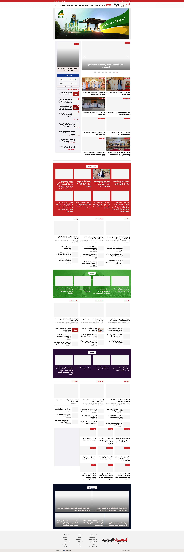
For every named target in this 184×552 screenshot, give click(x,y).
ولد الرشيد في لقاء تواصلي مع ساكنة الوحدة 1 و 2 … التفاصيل (92, 320)
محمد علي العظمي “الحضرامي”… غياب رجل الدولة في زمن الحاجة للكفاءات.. (121, 368)
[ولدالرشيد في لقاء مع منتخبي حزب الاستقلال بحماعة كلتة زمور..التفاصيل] (93, 84)
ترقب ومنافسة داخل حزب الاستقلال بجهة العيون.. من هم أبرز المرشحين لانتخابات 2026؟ (94, 154)
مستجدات (127, 429)
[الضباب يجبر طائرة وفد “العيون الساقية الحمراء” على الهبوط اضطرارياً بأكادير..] (75, 336)
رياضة (79, 542)
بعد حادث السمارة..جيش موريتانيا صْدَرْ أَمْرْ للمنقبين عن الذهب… (114, 424)
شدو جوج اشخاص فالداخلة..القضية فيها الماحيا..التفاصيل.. (68, 69)
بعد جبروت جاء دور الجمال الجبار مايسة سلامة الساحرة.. (65, 114)
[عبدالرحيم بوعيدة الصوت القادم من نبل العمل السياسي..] (101, 360)
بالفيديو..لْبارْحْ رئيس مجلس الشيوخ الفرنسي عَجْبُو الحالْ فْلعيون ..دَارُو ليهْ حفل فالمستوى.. (84, 183)
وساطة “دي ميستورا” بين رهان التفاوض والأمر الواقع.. (67, 146)
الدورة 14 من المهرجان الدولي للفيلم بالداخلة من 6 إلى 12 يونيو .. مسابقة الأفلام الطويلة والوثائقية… (67, 522)
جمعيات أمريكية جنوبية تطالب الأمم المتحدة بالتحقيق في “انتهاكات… (89, 248)
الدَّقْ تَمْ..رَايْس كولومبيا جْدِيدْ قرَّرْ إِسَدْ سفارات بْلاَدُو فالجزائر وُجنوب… (122, 458)
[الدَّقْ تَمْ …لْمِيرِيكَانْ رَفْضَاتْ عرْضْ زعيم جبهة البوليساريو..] (105, 450)
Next (84, 56)
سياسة (103, 5)
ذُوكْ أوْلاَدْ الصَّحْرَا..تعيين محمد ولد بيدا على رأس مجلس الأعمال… (114, 329)
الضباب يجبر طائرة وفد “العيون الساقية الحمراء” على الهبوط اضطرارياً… (63, 336)
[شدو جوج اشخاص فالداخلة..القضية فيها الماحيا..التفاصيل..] (68, 54)
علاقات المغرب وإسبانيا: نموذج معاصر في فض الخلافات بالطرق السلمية (67, 132)
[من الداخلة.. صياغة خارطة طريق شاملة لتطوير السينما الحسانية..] (116, 520)
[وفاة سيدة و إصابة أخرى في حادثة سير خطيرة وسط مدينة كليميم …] (118, 104)
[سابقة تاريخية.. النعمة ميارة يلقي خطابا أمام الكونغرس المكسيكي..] (101, 411)
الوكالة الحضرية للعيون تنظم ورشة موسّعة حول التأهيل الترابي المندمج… (88, 342)
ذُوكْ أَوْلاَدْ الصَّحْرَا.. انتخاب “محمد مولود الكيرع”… (89, 329)
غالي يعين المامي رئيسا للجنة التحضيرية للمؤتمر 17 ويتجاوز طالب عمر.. (94, 238)
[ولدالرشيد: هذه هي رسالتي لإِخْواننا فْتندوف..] (82, 360)
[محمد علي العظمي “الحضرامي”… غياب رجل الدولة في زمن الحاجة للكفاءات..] (120, 360)
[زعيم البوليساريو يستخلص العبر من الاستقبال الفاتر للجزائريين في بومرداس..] (118, 228)
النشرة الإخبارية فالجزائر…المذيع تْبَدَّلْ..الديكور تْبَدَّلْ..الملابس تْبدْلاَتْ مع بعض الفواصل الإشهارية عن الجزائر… (102, 183)
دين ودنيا (93, 535)
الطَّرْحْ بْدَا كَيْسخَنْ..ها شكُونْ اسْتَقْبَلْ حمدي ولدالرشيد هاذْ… (63, 253)
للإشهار (123, 1)
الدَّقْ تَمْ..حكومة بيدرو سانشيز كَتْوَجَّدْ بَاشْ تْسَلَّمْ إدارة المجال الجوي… (93, 400)
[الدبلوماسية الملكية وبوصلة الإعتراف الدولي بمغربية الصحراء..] (77, 141)
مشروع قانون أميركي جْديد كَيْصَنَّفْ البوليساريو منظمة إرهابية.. (114, 255)
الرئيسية (109, 5)
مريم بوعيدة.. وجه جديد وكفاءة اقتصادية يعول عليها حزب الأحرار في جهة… (115, 248)
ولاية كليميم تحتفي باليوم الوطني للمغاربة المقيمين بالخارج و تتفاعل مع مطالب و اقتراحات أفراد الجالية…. (119, 154)
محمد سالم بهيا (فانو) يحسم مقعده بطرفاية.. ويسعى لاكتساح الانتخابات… (88, 255)
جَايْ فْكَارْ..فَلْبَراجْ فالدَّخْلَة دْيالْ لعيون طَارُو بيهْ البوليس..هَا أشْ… (66, 320)
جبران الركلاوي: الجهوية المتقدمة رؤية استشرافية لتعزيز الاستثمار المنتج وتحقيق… (118, 320)
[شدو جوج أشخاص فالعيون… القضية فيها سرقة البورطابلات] (93, 124)
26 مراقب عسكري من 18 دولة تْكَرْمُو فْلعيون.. (89, 416)
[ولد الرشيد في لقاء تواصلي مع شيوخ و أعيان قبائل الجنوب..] (93, 104)
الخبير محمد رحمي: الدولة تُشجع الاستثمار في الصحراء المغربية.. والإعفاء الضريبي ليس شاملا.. (67, 124)
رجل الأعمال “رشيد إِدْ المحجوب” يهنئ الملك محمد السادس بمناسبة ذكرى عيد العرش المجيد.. (105, 476)
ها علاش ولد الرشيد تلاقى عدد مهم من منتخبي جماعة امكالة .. (120, 133)
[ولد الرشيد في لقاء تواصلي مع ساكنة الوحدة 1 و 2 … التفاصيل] (92, 310)
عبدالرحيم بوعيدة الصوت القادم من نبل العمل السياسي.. (102, 368)
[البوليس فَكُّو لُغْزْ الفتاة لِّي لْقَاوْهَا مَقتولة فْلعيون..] (76, 94)
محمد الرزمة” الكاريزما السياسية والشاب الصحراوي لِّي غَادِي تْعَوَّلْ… (88, 335)
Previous (127, 56)
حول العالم (78, 539)
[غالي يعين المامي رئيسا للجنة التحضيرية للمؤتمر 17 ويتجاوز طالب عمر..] (92, 228)
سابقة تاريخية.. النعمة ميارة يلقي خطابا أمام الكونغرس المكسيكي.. (89, 410)
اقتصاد (91, 5)
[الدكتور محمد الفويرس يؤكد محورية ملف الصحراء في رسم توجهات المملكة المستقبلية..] (73, 501)
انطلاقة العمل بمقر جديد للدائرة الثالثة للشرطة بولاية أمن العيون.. (120, 400)
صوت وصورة (92, 537)
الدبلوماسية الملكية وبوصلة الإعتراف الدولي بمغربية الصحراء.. (67, 140)
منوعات (93, 544)
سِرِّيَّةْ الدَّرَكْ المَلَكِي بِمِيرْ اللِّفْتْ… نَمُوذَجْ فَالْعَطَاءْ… (68, 238)
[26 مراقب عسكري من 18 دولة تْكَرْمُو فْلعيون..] (101, 417)
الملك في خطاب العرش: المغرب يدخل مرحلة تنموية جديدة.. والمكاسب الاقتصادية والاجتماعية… (89, 476)
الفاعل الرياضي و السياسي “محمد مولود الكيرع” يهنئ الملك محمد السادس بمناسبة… (106, 441)
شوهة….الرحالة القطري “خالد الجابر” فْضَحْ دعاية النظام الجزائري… (115, 417)
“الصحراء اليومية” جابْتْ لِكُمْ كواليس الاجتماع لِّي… (116, 341)
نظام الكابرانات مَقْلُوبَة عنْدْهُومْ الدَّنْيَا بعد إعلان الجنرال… (115, 410)
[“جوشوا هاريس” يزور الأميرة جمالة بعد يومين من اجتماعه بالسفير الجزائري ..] (101, 423)
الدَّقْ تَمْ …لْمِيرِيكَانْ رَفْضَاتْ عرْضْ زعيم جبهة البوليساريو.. (105, 458)
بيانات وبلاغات (91, 539)
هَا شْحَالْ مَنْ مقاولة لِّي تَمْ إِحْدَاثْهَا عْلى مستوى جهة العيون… (114, 335)
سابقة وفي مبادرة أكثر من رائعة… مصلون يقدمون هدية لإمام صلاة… (62, 408)
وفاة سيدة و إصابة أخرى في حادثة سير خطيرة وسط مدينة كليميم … (118, 113)
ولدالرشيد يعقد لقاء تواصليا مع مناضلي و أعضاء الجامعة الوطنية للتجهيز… (89, 263)
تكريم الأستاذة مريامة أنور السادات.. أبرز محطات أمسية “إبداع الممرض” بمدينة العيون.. (92, 522)
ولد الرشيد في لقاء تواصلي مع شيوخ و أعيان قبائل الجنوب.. (93, 113)
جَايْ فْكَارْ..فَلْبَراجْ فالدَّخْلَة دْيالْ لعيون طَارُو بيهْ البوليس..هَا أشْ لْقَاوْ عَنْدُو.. (65, 107)
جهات (76, 5)
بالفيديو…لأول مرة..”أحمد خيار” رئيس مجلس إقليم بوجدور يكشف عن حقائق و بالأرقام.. (120, 183)
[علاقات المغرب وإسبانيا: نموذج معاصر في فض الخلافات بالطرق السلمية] (77, 132)
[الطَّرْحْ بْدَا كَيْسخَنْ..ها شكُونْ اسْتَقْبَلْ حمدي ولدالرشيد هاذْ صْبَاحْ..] (75, 254)
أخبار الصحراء (97, 5)
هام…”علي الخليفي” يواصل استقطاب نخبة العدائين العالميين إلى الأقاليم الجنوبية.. (120, 289)
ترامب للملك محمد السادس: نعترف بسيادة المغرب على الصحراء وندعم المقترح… (114, 261)
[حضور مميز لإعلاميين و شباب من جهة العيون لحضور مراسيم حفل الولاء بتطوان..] (76, 101)
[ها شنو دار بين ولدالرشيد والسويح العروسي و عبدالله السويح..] (118, 84)
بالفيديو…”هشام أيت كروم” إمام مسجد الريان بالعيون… (63, 421)
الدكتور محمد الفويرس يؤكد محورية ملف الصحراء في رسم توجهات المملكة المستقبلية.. (73, 509)
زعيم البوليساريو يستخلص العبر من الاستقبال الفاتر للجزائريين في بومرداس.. (118, 238)
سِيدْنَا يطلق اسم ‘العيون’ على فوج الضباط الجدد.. (89, 439)
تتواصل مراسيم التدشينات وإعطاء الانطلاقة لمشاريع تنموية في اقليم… (63, 260)
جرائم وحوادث (70, 5)
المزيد (63, 5)
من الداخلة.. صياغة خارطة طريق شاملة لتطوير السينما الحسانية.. (118, 523)
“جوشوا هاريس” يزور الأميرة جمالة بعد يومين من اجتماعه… (88, 422)
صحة (80, 546)
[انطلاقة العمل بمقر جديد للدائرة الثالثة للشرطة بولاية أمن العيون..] (118, 391)
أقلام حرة (65, 537)
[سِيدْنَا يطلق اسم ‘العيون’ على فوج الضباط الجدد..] (88, 432)
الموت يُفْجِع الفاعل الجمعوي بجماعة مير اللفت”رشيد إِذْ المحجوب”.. (106, 65)
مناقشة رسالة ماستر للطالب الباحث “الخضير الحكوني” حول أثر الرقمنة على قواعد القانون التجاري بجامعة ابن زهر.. (110, 509)
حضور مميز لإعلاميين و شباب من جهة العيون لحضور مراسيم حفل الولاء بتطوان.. (65, 100)
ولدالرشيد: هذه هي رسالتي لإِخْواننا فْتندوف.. (84, 368)
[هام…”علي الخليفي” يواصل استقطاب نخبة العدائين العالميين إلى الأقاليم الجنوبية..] (120, 281)
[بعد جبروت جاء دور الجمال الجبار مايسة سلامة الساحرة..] (76, 114)
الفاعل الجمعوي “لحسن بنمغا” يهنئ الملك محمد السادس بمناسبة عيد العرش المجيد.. (122, 476)
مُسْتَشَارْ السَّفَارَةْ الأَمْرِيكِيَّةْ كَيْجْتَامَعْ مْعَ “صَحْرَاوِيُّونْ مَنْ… (88, 458)
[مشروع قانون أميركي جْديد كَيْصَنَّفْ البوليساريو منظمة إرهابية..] (126, 255)
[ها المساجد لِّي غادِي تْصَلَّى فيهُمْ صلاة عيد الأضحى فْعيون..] (66, 391)
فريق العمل (119, 1)
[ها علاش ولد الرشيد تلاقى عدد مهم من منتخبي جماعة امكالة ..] (118, 124)
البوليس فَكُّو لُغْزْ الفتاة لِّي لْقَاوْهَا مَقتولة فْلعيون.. (65, 93)
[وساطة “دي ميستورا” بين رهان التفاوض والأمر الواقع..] (77, 147)
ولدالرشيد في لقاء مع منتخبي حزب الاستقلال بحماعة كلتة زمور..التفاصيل (93, 93)
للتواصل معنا (128, 1)
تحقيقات (77, 44)
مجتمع (86, 5)
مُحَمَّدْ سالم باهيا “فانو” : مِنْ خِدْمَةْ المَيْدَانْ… (64, 247)
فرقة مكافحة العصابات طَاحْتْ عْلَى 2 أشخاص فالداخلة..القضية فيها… (62, 343)
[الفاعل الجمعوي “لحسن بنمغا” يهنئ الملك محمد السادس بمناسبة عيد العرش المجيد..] (122, 467)
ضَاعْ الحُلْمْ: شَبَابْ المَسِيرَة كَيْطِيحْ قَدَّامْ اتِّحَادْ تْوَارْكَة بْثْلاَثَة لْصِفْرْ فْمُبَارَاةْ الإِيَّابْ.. (83, 289)
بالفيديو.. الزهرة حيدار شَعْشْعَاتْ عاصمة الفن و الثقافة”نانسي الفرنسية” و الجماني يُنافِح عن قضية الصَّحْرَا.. (83, 205)
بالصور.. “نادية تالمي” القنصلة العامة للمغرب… (64, 415)
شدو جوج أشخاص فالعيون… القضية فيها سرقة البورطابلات (94, 133)
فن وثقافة (81, 5)
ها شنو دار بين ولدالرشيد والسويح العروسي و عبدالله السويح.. (118, 93)
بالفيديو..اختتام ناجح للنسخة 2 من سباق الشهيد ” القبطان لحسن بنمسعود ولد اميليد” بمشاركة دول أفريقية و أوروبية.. (101, 290)
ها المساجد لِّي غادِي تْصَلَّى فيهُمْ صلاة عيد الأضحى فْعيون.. (67, 400)
